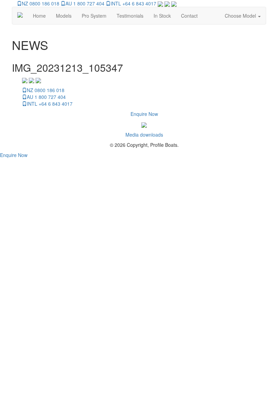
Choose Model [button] (241, 15)
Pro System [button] (94, 15)
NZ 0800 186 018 (40, 3)
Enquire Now (144, 113)
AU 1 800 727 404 (84, 3)
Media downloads (144, 134)
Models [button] (64, 15)
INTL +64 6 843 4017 (133, 3)
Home (39, 15)
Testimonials (130, 15)
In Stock (162, 15)
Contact (189, 15)
